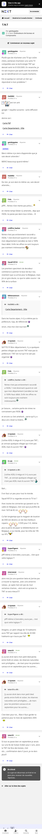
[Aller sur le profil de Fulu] (4, 200)
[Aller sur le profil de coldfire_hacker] (4, 229)
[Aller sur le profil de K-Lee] (4, 462)
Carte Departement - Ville (13, 128)
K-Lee (10, 461)
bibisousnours (13, 296)
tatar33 (11, 650)
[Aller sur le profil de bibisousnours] (4, 297)
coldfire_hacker (14, 228)
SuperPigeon (13, 548)
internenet (12, 572)
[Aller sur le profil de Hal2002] (4, 97)
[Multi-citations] (3, 88)
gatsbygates (13, 31)
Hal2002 (11, 96)
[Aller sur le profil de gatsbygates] (3, 33)
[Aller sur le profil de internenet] (4, 573)
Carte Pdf (6, 123)
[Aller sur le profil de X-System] (4, 342)
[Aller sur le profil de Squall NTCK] (4, 263)
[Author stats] (39, 52)
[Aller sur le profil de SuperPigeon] (4, 549)
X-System (11, 341)
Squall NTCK (13, 262)
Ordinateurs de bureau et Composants (20, 34)
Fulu (9, 199)
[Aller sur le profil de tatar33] (4, 651)
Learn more (4, 4)
